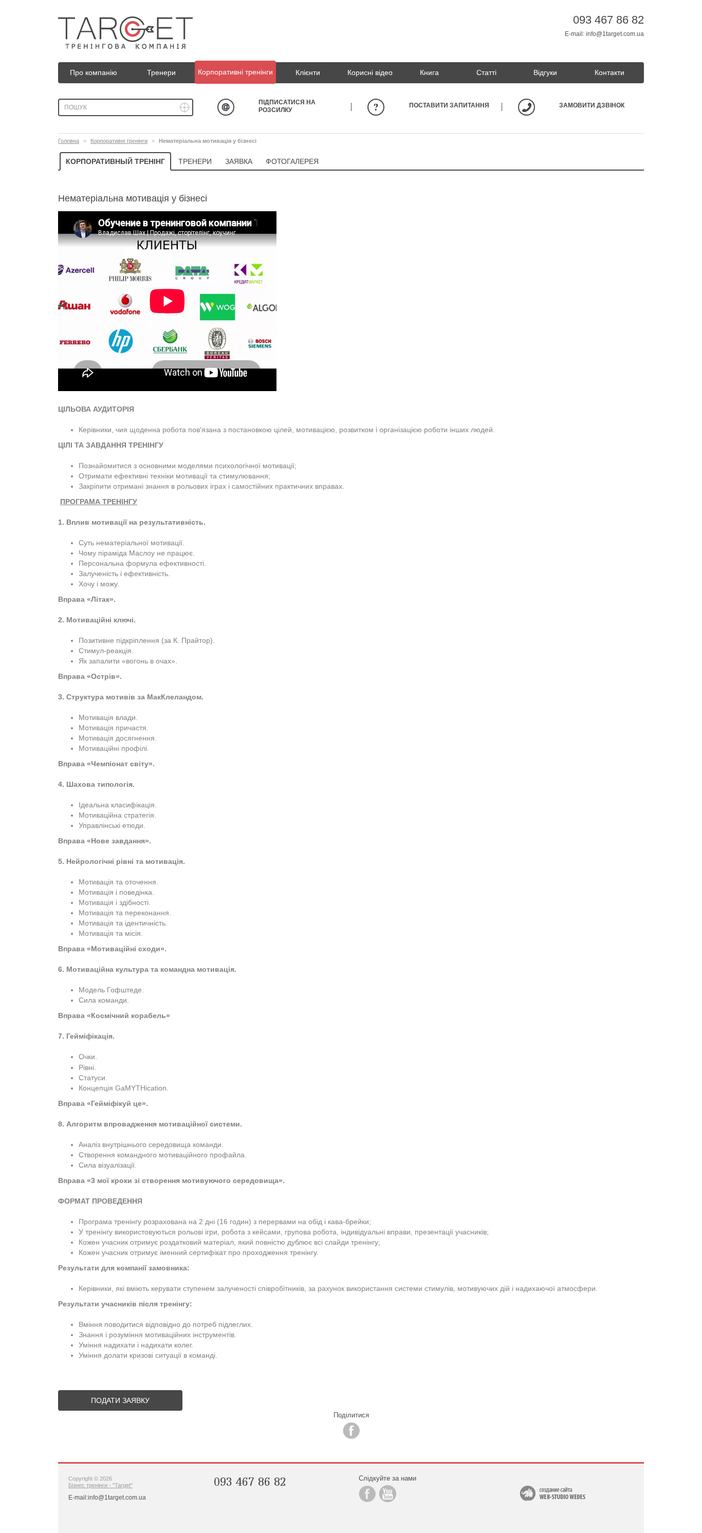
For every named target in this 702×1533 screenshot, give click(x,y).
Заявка (238, 161)
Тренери (161, 72)
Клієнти (307, 72)
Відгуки (545, 72)
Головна (68, 141)
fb (351, 1430)
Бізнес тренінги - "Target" (100, 1485)
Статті (486, 72)
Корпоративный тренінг (115, 161)
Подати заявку (120, 1400)
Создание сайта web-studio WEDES (552, 1493)
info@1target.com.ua (615, 34)
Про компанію (93, 72)
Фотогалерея (292, 161)
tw (387, 1493)
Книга (429, 72)
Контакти (609, 72)
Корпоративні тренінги (235, 72)
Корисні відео (370, 72)
